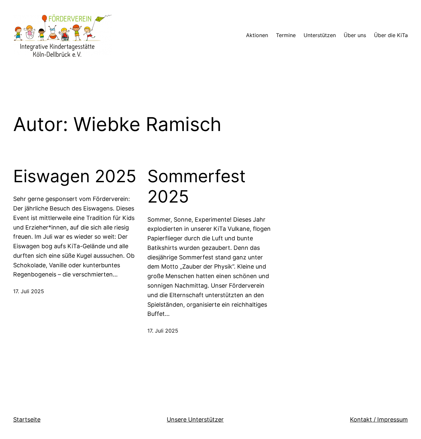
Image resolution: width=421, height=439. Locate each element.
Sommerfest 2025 (196, 186)
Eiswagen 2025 (74, 176)
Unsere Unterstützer (195, 419)
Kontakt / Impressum (379, 419)
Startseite (26, 419)
